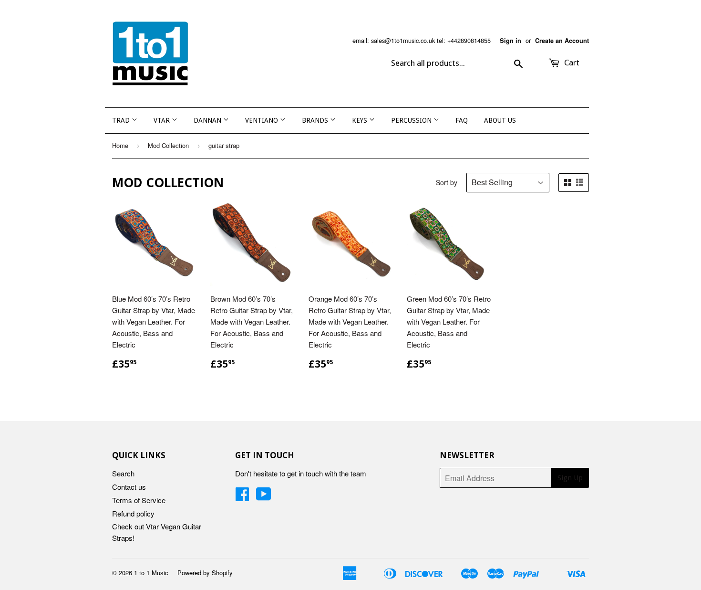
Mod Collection (168, 145)
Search (123, 473)
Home (120, 145)
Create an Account (562, 40)
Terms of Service (138, 500)
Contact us (129, 487)
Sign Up (570, 478)
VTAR (163, 120)
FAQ (461, 120)
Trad (122, 120)
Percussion (412, 120)
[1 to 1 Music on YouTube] (263, 497)
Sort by (446, 182)
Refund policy (133, 513)
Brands (316, 120)
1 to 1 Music (151, 572)
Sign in (510, 40)
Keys (360, 120)
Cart (570, 62)
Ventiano (262, 120)
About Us (500, 120)
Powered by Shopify (205, 572)
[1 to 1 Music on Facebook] (242, 497)
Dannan (208, 120)
